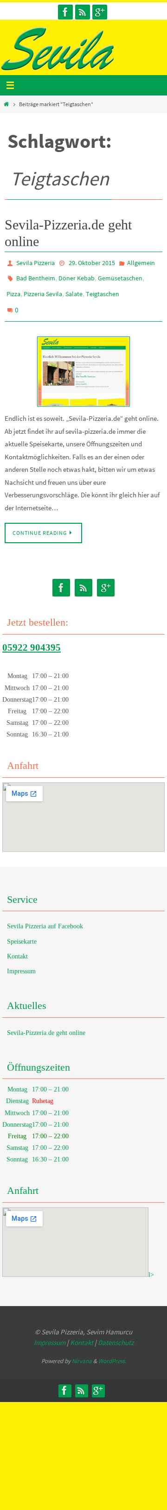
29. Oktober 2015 (92, 262)
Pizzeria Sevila (43, 289)
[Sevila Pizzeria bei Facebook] (65, 12)
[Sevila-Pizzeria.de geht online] (83, 362)
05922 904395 (31, 637)
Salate (74, 289)
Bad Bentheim (35, 276)
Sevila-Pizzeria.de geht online (46, 1023)
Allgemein (141, 262)
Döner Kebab (76, 276)
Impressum (21, 961)
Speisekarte (22, 931)
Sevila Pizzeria (35, 262)
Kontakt (17, 946)
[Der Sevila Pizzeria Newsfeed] (82, 12)
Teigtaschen (102, 289)
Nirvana (82, 1352)
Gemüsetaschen (120, 276)
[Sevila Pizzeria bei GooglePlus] (99, 12)
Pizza (13, 289)
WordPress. (112, 1352)
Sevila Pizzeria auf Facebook (45, 917)
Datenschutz (116, 1332)
